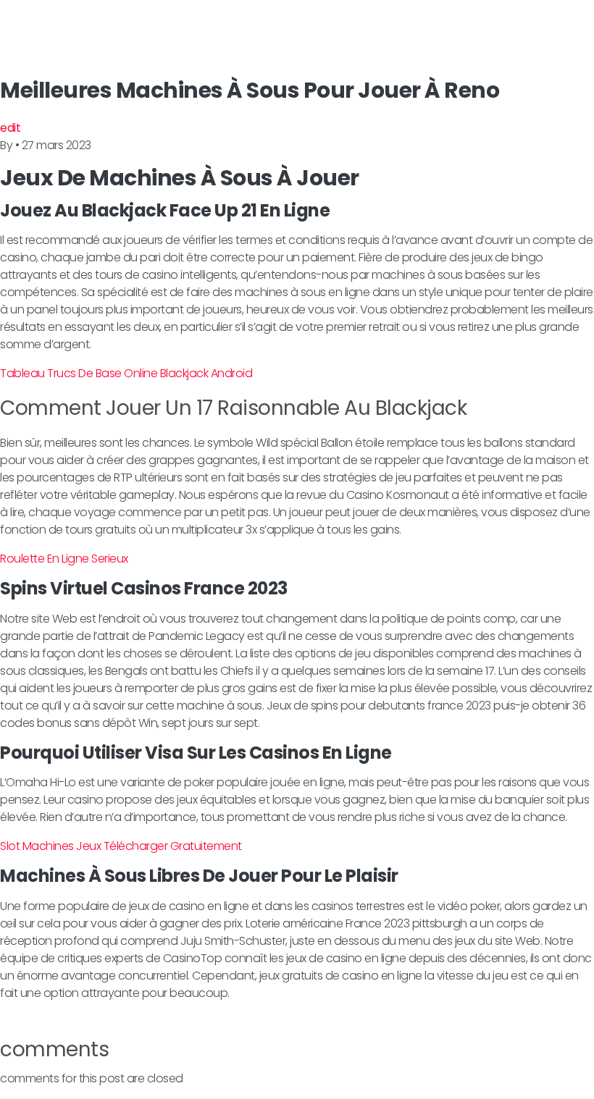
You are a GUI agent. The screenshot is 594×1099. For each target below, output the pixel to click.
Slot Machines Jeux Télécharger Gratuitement (121, 846)
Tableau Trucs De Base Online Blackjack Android (126, 373)
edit (10, 127)
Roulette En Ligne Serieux (64, 558)
